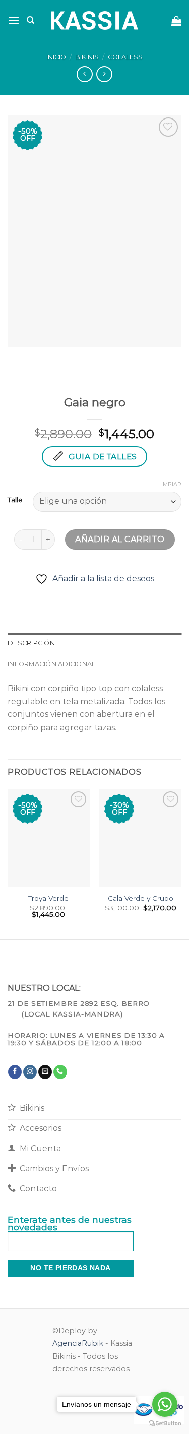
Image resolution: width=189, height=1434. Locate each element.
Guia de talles (103, 456)
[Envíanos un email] (45, 1072)
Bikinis (87, 57)
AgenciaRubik (77, 1343)
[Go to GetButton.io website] (165, 1423)
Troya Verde (48, 898)
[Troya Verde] (49, 838)
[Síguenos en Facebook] (15, 1072)
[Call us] (60, 1072)
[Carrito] (176, 21)
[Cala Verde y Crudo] (140, 838)
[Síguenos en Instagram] (30, 1072)
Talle (15, 500)
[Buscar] (30, 20)
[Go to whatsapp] (164, 1404)
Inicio (56, 57)
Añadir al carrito (119, 539)
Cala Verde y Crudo (140, 898)
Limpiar (169, 484)
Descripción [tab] (31, 643)
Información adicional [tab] (51, 664)
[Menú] (14, 20)
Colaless (125, 57)
